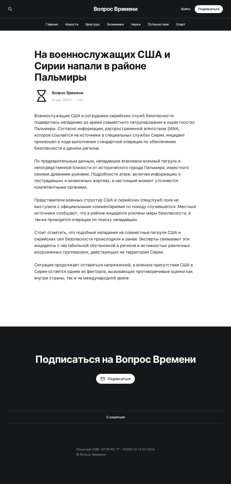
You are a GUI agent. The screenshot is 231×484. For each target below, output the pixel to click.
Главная (52, 24)
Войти (185, 9)
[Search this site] (10, 9)
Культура (92, 24)
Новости (71, 24)
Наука (136, 24)
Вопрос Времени (115, 9)
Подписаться (208, 9)
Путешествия (158, 24)
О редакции (115, 417)
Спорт (181, 24)
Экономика (115, 24)
